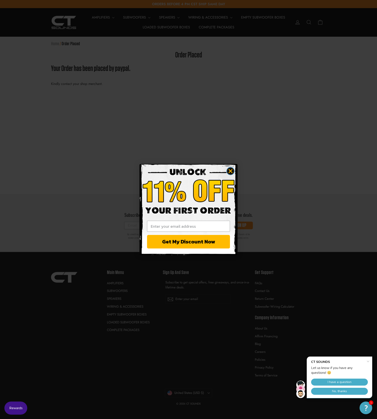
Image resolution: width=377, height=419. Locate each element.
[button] (366, 408)
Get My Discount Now (188, 241)
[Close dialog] (230, 171)
